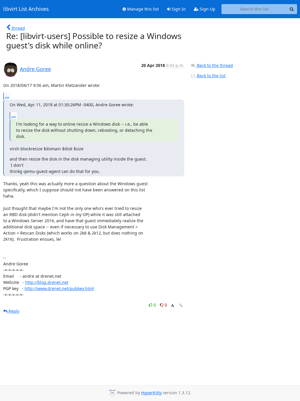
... (7, 96)
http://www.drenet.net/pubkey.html (59, 288)
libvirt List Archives (26, 9)
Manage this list (142, 9)
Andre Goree (35, 69)
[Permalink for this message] (181, 305)
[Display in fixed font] (172, 306)
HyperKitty (151, 392)
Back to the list (211, 75)
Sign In (178, 9)
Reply (13, 311)
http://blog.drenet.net (46, 282)
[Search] (292, 9)
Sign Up (207, 9)
